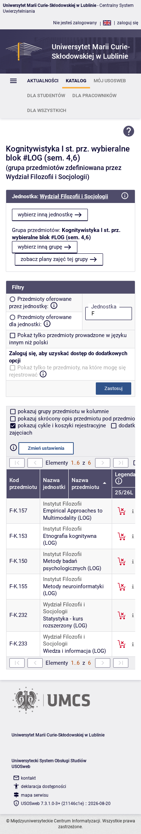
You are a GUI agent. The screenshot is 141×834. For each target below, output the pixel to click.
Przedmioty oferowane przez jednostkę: (40, 303)
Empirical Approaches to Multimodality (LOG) (73, 514)
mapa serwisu (34, 795)
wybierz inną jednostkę (45, 214)
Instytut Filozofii (62, 504)
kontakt (28, 778)
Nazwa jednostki (54, 484)
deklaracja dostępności (43, 786)
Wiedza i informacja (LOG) (74, 651)
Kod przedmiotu (23, 484)
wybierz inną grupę (40, 247)
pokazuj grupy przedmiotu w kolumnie (62, 411)
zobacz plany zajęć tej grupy (54, 259)
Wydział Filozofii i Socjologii (74, 196)
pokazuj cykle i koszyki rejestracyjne (61, 425)
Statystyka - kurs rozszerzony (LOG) (65, 622)
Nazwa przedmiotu (86, 484)
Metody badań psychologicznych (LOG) (72, 565)
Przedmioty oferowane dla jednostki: (40, 321)
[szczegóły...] (132, 510)
